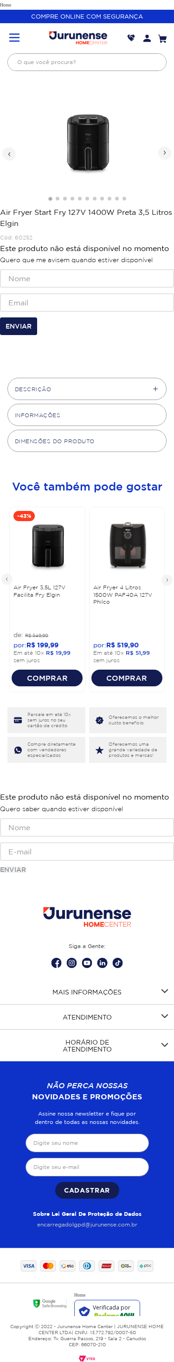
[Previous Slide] (7, 579)
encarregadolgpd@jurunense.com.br (87, 1224)
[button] (14, 38)
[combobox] (87, 62)
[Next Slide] (166, 579)
